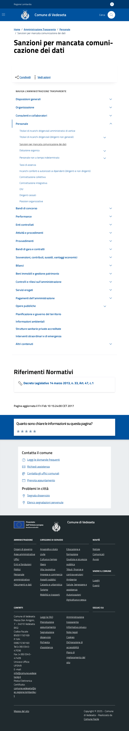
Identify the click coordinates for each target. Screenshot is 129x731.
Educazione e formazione (73, 551)
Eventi (96, 585)
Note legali (72, 632)
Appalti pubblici (48, 579)
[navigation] (3, 14)
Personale (64, 29)
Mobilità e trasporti (50, 594)
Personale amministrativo (22, 576)
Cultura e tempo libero (48, 561)
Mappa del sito (21, 711)
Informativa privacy (76, 627)
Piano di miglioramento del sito (75, 657)
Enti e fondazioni (22, 564)
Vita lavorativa (47, 569)
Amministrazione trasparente (75, 619)
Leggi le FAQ (46, 617)
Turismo (44, 589)
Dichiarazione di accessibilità (74, 644)
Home (17, 29)
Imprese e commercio (51, 574)
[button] (64, 99)
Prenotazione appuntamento (48, 624)
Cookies (70, 637)
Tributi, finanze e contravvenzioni (74, 571)
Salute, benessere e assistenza (76, 587)
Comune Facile (91, 719)
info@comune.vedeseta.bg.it (25, 675)
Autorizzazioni (73, 594)
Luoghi (96, 580)
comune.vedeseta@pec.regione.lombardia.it (25, 692)
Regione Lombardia (22, 4)
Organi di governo (23, 549)
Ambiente (71, 579)
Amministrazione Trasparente (40, 29)
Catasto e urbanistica (51, 584)
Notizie (96, 549)
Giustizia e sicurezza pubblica (76, 561)
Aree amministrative (24, 554)
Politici (17, 569)
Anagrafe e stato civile (49, 551)
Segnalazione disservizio (47, 634)
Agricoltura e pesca (76, 600)
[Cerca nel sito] (111, 15)
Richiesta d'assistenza (46, 644)
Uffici (16, 559)
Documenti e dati (23, 584)
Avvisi (96, 559)
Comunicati (98, 554)
